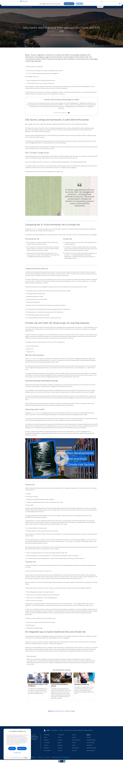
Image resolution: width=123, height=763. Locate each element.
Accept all (12, 748)
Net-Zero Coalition (32, 358)
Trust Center (47, 757)
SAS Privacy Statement (23, 738)
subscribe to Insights (63, 711)
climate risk (35, 229)
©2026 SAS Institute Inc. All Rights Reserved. (61, 757)
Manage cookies (17, 752)
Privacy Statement (32, 757)
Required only (21, 748)
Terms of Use (40, 757)
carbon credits (34, 413)
